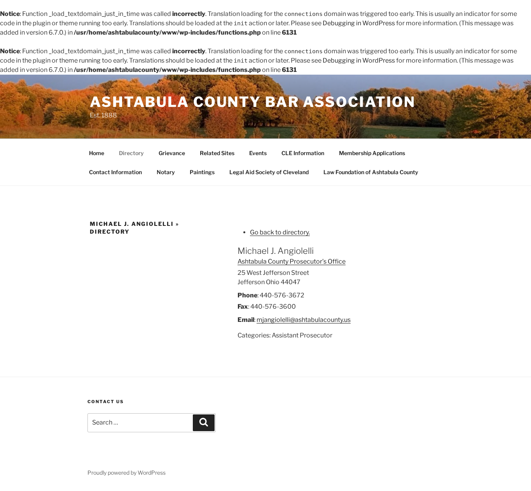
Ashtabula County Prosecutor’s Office (292, 261)
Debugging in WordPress (359, 23)
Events (258, 153)
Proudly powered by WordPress (126, 472)
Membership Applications (372, 153)
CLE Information (302, 153)
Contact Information (115, 172)
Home (96, 153)
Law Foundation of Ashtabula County (370, 172)
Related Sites (217, 153)
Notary (166, 172)
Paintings (202, 172)
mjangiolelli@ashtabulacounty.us (304, 319)
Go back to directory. (280, 232)
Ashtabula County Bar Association (253, 101)
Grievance (172, 153)
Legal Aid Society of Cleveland (269, 172)
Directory (131, 153)
